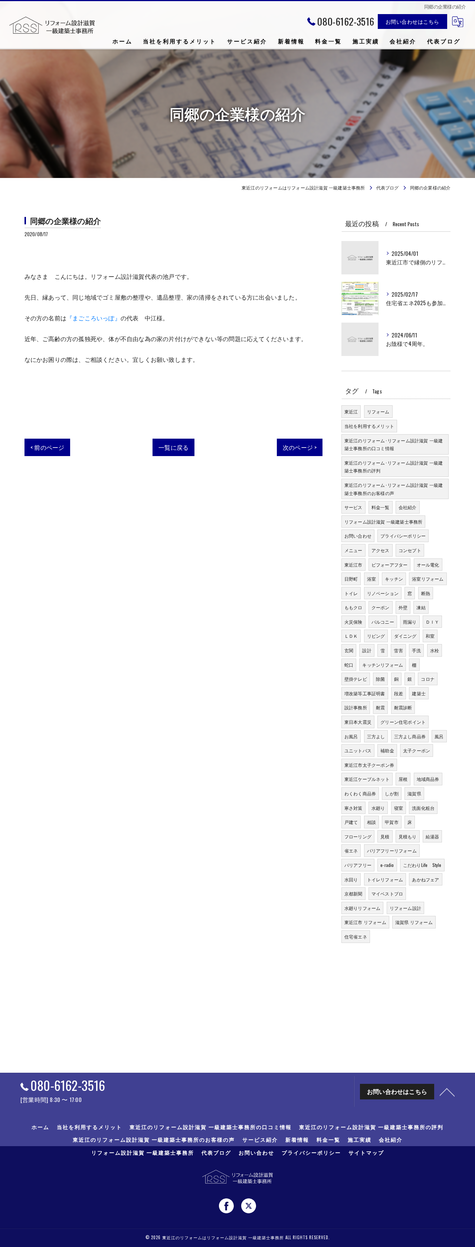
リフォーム (378, 411)
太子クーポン (416, 750)
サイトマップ (366, 1152)
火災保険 (353, 621)
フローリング (357, 836)
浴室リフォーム (427, 578)
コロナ (428, 679)
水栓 (434, 650)
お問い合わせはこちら (412, 21)
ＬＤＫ (351, 636)
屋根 (403, 779)
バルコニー (382, 621)
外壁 (403, 607)
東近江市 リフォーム (365, 922)
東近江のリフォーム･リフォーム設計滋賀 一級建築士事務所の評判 (393, 466)
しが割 (392, 793)
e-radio (387, 865)
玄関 (348, 650)
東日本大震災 (357, 722)
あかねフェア (425, 879)
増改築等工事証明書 (364, 693)
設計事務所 (355, 707)
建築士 (419, 693)
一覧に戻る (173, 447)
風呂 (439, 736)
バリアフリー (357, 865)
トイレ (351, 593)
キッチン (394, 578)
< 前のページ (47, 447)
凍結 (420, 607)
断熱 (425, 593)
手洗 (416, 650)
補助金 (387, 750)
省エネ (351, 850)
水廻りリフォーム (362, 908)
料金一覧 (380, 507)
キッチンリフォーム (382, 665)
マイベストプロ (387, 893)
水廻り (378, 808)
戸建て (351, 822)
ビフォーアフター (389, 564)
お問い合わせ (357, 535)
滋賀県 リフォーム (414, 922)
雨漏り (410, 621)
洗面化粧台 (423, 808)
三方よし (376, 736)
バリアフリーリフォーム (392, 850)
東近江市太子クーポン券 (369, 765)
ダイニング (405, 636)
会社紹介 (408, 507)
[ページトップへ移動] (447, 1091)
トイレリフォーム (385, 879)
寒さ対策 (353, 808)
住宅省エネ (355, 936)
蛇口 (348, 665)
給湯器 (432, 836)
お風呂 (351, 736)
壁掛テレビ (355, 679)
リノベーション (383, 593)
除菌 (380, 679)
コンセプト (410, 550)
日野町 (351, 578)
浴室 (371, 578)
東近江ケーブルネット (367, 779)
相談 (371, 822)
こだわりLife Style (422, 865)
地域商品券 (428, 779)
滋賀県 (414, 793)
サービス (353, 507)
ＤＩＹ (432, 621)
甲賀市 (392, 822)
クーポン (380, 607)
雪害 (398, 650)
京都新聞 (353, 893)
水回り (351, 879)
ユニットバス (357, 750)
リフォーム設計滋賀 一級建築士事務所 (383, 521)
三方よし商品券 (410, 736)
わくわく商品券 (360, 793)
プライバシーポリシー (403, 535)
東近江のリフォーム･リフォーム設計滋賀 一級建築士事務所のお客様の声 (393, 489)
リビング (376, 636)
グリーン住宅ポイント (403, 722)
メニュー (353, 550)
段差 (398, 693)
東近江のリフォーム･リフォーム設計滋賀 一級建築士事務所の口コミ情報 (393, 444)
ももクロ (353, 607)
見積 (384, 836)
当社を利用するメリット (369, 426)
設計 (366, 650)
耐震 (380, 707)
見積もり (408, 836)
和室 (430, 636)
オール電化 (428, 564)
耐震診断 (403, 707)
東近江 (351, 411)
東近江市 (353, 564)
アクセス (380, 550)
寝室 (398, 808)
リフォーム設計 (405, 908)
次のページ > (300, 447)
